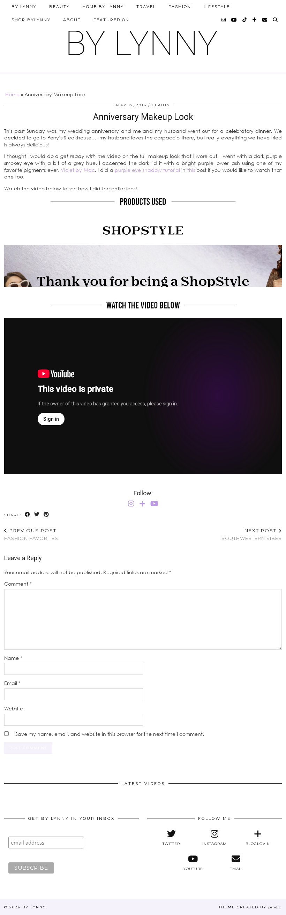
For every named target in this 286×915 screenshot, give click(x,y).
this (191, 170)
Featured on (111, 19)
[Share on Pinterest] (46, 515)
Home (12, 94)
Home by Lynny (103, 6)
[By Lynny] (143, 40)
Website (13, 708)
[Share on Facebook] (27, 515)
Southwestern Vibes (251, 534)
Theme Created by (250, 907)
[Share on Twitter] (37, 515)
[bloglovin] (254, 19)
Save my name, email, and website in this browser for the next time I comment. (109, 734)
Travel (146, 6)
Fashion (179, 6)
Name (13, 658)
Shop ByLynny (31, 19)
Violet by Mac (78, 170)
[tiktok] (244, 19)
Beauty (59, 6)
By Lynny (24, 6)
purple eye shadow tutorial (147, 170)
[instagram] (223, 19)
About (72, 19)
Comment (18, 584)
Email (12, 683)
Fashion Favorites (31, 534)
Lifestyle (217, 6)
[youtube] (234, 19)
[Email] (265, 19)
